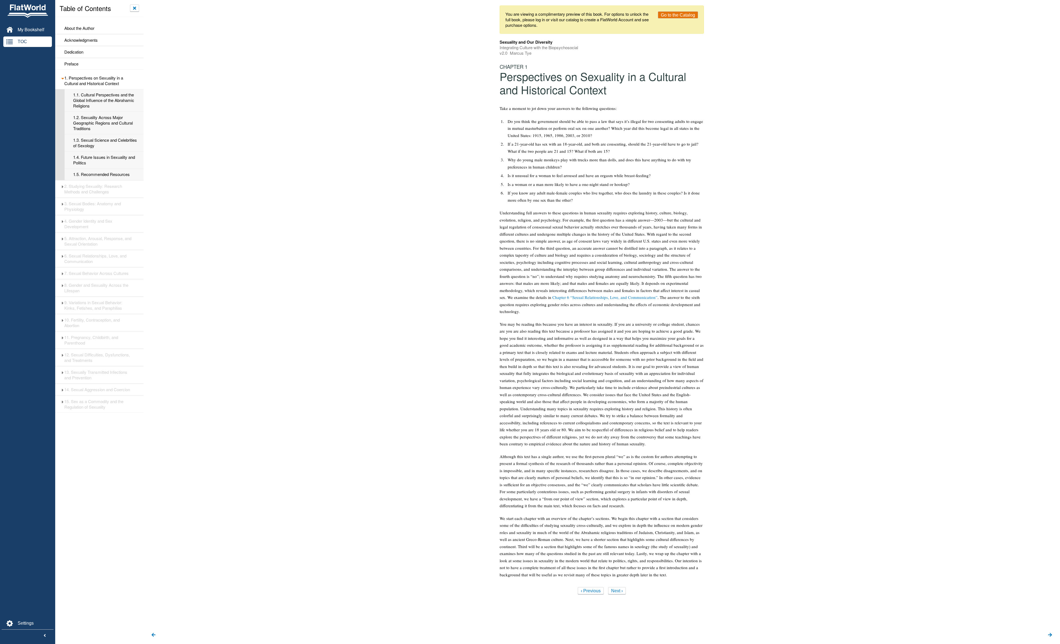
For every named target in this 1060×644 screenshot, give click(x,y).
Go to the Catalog (678, 15)
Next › (617, 590)
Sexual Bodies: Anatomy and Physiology (92, 206)
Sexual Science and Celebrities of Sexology (105, 142)
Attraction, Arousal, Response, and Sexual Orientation (97, 241)
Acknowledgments (81, 40)
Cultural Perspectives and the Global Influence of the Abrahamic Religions (103, 100)
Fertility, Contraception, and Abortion (92, 322)
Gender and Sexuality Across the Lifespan (96, 287)
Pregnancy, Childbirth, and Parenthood (91, 340)
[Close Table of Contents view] (134, 8)
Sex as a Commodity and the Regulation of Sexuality (93, 404)
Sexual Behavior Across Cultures (96, 273)
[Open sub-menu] (62, 78)
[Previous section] (153, 635)
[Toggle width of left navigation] (44, 635)
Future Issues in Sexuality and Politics (104, 159)
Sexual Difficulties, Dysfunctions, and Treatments (97, 357)
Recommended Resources (101, 174)
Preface (71, 64)
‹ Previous (591, 590)
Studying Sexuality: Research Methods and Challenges (93, 188)
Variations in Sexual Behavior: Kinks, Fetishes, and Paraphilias (93, 305)
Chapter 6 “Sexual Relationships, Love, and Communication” (605, 297)
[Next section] (1050, 635)
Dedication (73, 52)
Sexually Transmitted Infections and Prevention (95, 374)
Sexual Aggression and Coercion (97, 389)
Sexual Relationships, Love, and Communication (95, 258)
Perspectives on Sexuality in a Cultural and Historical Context (93, 80)
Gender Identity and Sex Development (88, 223)
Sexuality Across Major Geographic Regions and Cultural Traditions (103, 123)
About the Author (79, 28)
